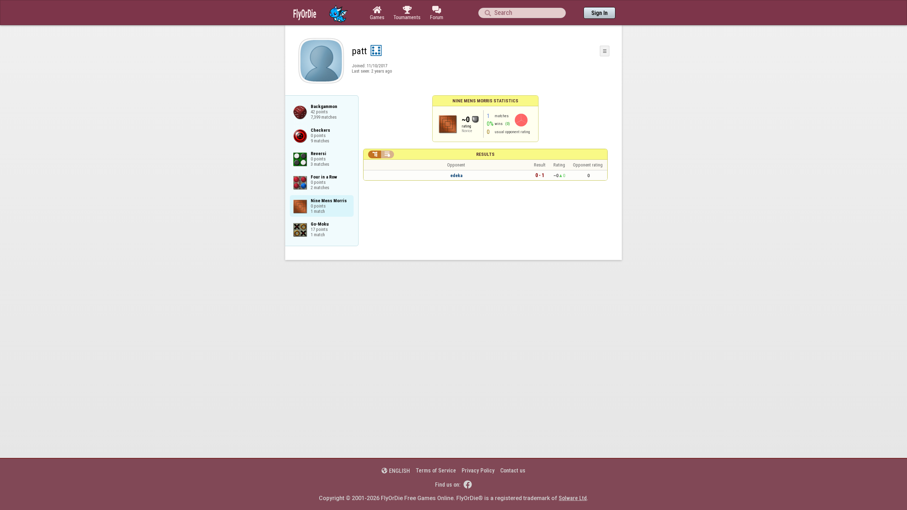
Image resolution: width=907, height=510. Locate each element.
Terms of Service (436, 470)
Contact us (512, 470)
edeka (456, 175)
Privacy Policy (478, 470)
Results (485, 154)
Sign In (599, 13)
